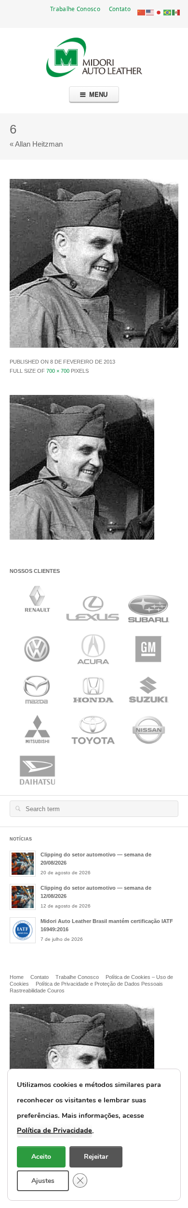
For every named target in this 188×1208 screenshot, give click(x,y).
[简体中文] (141, 11)
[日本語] (159, 11)
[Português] (167, 11)
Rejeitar (96, 1156)
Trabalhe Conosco (75, 9)
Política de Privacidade (54, 1130)
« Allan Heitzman (36, 144)
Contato (120, 9)
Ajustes (42, 1180)
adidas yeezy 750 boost (43, 544)
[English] (150, 11)
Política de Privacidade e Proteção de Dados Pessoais (99, 984)
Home (17, 977)
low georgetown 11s (59, 553)
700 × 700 (57, 371)
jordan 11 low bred (103, 544)
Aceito (41, 1156)
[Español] (176, 11)
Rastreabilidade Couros (37, 990)
